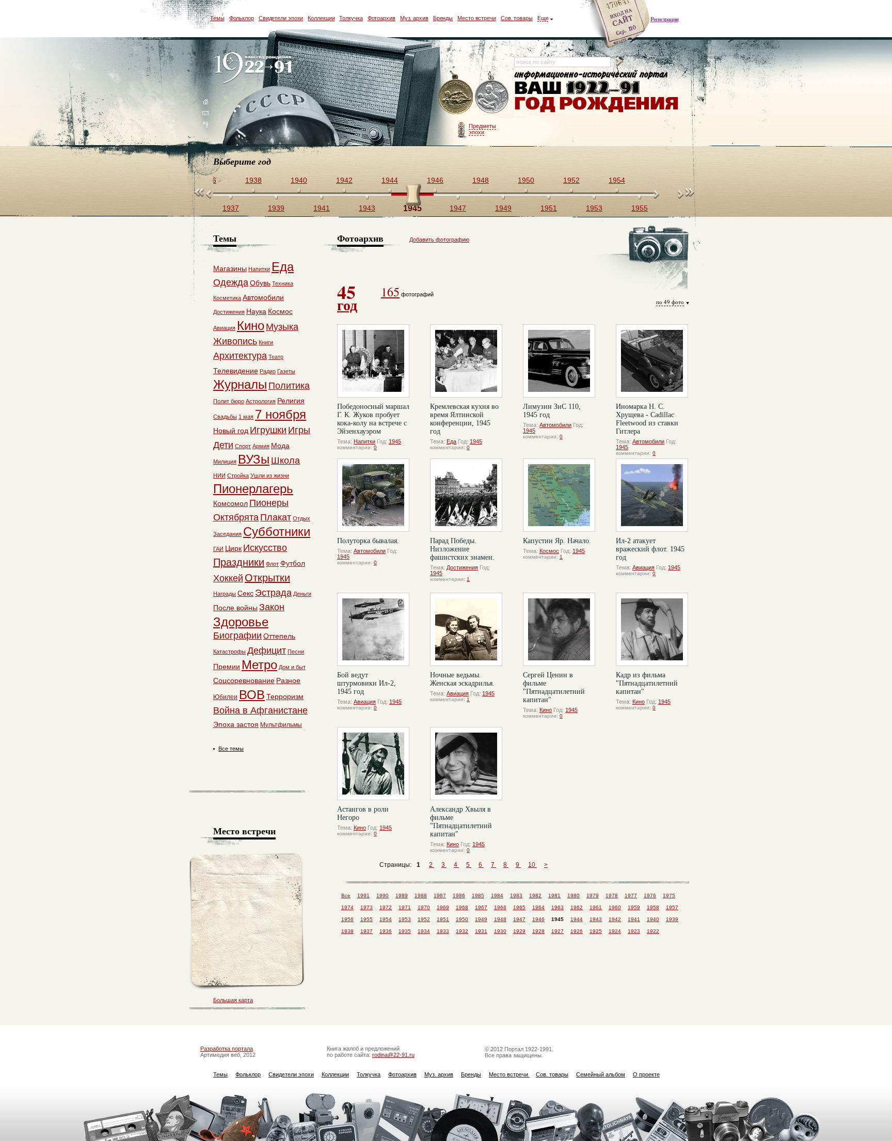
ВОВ (252, 695)
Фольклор (241, 18)
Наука (256, 311)
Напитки (364, 441)
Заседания (227, 534)
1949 (481, 919)
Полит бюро (228, 401)
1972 (385, 907)
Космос (549, 551)
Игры (299, 430)
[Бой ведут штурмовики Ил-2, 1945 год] (373, 629)
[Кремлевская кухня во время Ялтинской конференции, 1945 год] (466, 361)
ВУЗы (253, 459)
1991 (363, 895)
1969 (443, 907)
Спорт (243, 446)
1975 (669, 895)
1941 (634, 919)
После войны (235, 608)
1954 (385, 919)
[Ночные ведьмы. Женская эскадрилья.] (466, 629)
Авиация (643, 567)
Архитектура (240, 356)
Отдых (301, 518)
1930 (500, 931)
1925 (596, 931)
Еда (451, 441)
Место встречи (476, 18)
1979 (592, 895)
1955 (366, 919)
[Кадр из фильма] (652, 629)
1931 (481, 931)
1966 (500, 907)
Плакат (275, 517)
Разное (288, 680)
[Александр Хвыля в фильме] (466, 763)
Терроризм (285, 696)
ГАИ (218, 549)
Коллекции (321, 18)
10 (532, 864)
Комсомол (230, 503)
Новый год (230, 430)
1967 (481, 907)
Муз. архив (414, 18)
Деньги (302, 594)
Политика (289, 386)
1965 (519, 907)
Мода (280, 445)
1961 (596, 907)
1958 (653, 907)
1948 (500, 919)
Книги (266, 342)
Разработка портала (226, 1048)
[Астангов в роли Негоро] (373, 763)
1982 (535, 895)
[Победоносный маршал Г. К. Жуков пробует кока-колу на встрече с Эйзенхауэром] (373, 361)
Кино (545, 710)
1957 (672, 907)
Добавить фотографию (439, 239)
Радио (268, 371)
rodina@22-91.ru (393, 1055)
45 (347, 296)
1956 (347, 919)
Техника (282, 283)
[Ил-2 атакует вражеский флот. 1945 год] (652, 495)
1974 (347, 907)
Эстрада (273, 593)
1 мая (245, 417)
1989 (401, 895)
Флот (272, 564)
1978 (612, 895)
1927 (557, 931)
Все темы (231, 749)
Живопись (235, 341)
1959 (634, 907)
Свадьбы (225, 417)
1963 (557, 907)
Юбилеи (225, 697)
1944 (576, 919)
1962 (576, 907)
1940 (653, 919)
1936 (385, 931)
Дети (223, 445)
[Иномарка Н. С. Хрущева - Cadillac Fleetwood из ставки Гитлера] (652, 361)
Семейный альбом (600, 1074)
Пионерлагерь (253, 489)
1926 (576, 931)
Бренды (443, 18)
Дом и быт (292, 667)
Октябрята (236, 517)
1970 (424, 907)
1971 (405, 907)
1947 (519, 919)
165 (390, 291)
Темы (217, 18)
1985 (478, 895)
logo (255, 68)
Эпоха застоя (236, 724)
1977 (631, 895)
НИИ (219, 475)
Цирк (233, 548)
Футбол (292, 563)
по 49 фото (670, 302)
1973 (366, 907)
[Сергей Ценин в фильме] (559, 629)
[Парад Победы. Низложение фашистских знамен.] (466, 495)
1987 (440, 895)
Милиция (224, 461)
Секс (245, 593)
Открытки (267, 577)
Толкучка (350, 18)
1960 (615, 907)
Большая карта (233, 1000)
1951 (443, 919)
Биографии (237, 635)
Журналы (240, 384)
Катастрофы (229, 651)
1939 (672, 919)
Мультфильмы (281, 724)
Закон (271, 607)
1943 (596, 919)
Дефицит (266, 650)
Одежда (230, 282)
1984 (497, 895)
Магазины (230, 268)
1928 (538, 931)
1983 (516, 895)
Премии (226, 666)
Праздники (238, 562)
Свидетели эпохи (281, 18)
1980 (573, 895)
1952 (424, 919)
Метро (259, 665)
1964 (538, 907)
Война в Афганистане (260, 710)
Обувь (260, 283)
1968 (462, 907)
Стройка (238, 475)
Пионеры (269, 503)
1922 (653, 931)
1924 (615, 931)
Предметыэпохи (482, 129)
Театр (275, 357)
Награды (224, 594)
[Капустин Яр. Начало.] (559, 495)
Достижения (462, 567)
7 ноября (280, 414)
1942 (615, 919)
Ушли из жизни (269, 475)
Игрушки (268, 430)
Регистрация (664, 19)
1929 (519, 931)
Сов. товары (517, 18)
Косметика (227, 298)
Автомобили (555, 425)
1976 (650, 895)
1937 (366, 931)
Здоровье (240, 622)
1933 (443, 931)
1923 (634, 931)
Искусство (265, 548)
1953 (405, 919)
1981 (554, 895)
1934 (424, 931)
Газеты (286, 371)
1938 (347, 931)
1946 (538, 919)
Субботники (276, 531)
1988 (421, 895)
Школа (285, 460)
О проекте (646, 1074)
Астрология (261, 401)
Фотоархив (381, 18)
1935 (405, 931)
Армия (260, 446)
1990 (382, 895)
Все (346, 895)
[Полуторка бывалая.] (373, 495)
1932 (462, 931)
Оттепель (279, 636)
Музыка (282, 327)
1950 (462, 919)
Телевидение (235, 371)
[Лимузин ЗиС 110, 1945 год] (559, 361)
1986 (459, 895)
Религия (291, 401)
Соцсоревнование (244, 680)
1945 (395, 441)
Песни (296, 651)
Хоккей (228, 578)
